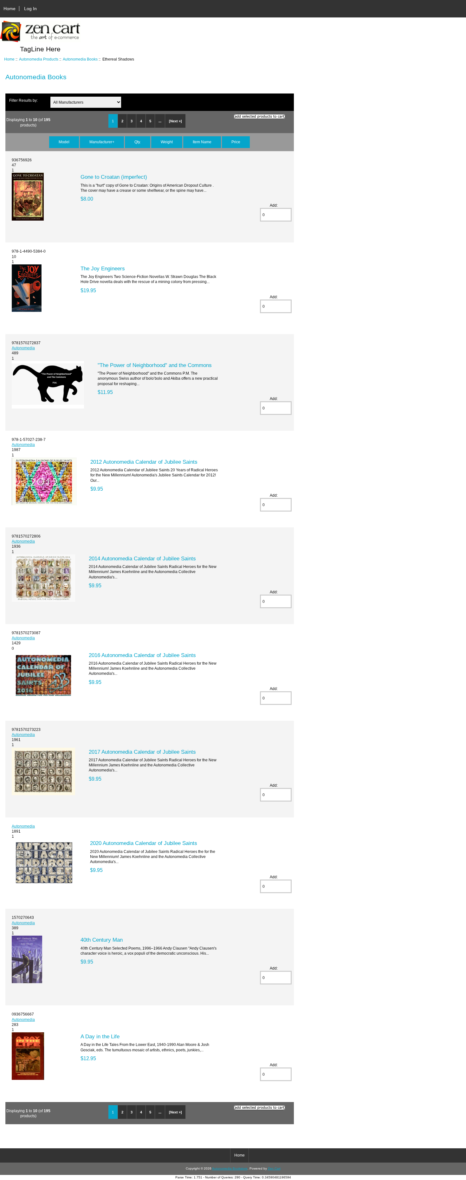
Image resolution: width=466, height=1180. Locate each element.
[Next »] (175, 121)
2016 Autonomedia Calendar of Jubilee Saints (142, 655)
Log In (30, 8)
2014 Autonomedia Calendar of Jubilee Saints (142, 558)
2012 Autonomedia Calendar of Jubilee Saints (143, 462)
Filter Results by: (23, 100)
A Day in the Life (100, 1036)
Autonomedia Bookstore (230, 1168)
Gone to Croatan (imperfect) (114, 177)
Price (235, 142)
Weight (167, 142)
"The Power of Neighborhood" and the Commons (155, 365)
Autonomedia (23, 348)
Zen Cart (274, 1168)
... (160, 121)
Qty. (137, 142)
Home (9, 8)
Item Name (202, 142)
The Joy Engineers (103, 268)
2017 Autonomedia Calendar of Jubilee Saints (142, 752)
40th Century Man (102, 940)
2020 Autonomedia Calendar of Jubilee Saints (143, 843)
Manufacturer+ (101, 142)
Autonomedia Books (80, 59)
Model (64, 142)
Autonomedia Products (38, 59)
